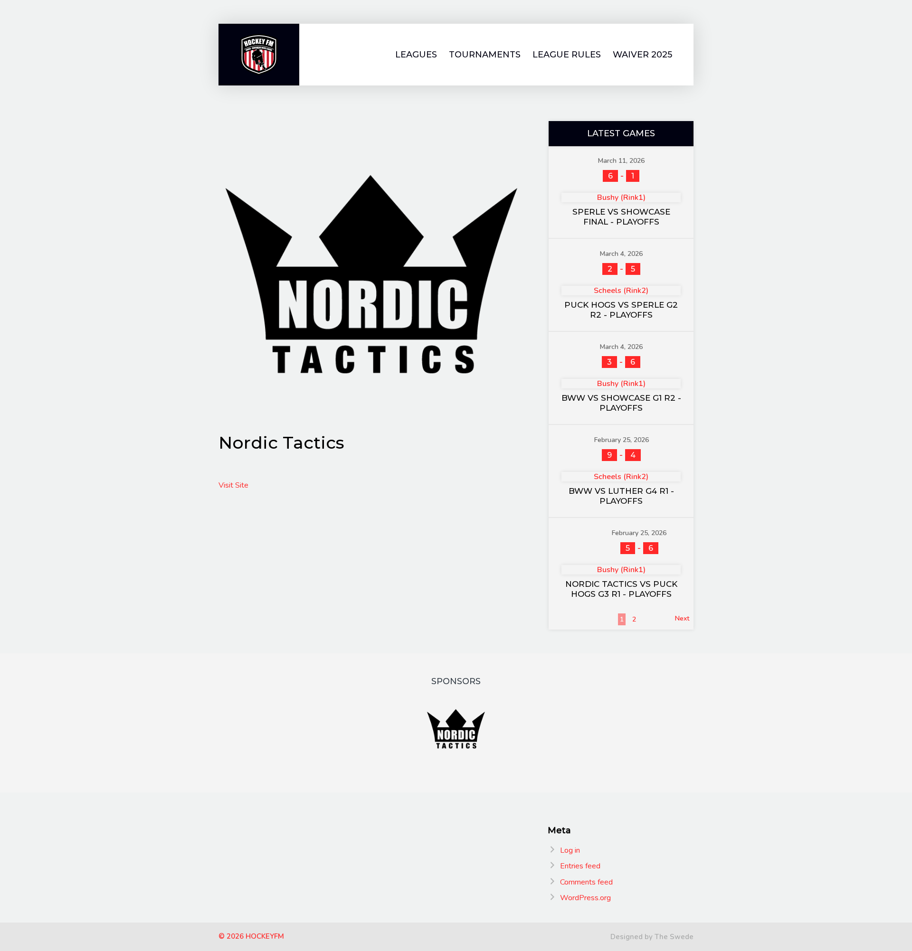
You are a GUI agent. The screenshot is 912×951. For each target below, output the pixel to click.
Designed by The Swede (652, 937)
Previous (566, 618)
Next (682, 618)
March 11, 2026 (621, 160)
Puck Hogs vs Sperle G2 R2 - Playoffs (621, 310)
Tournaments (485, 55)
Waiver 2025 (642, 55)
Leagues (416, 55)
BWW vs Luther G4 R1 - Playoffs (621, 496)
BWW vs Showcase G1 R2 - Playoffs (621, 403)
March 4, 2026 (621, 253)
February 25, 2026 (621, 439)
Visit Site (233, 485)
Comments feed (586, 882)
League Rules (566, 55)
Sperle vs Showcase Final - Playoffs (621, 216)
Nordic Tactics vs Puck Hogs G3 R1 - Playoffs (621, 589)
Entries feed (580, 866)
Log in (570, 850)
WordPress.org (585, 898)
